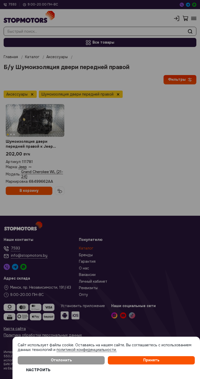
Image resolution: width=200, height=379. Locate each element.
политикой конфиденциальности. (87, 349)
